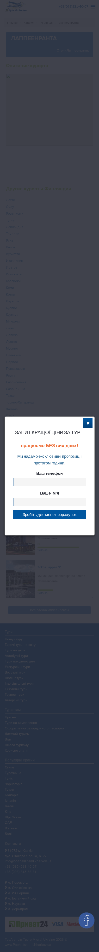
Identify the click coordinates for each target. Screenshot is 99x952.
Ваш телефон (49, 473)
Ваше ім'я (49, 493)
